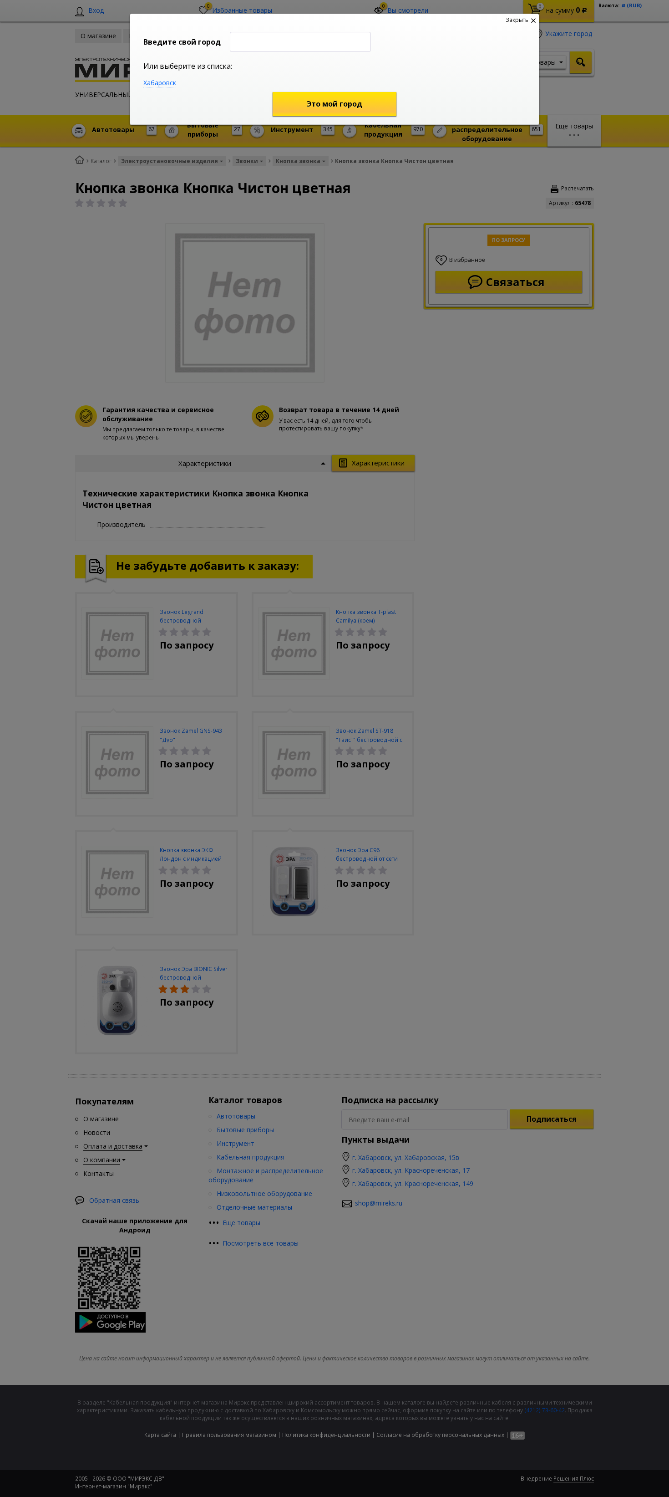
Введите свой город (182, 42)
